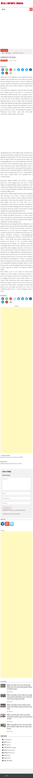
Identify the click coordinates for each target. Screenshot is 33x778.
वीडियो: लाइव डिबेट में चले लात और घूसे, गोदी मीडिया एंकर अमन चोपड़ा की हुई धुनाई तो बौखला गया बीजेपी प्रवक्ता (19, 687)
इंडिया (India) (7, 742)
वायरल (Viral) (7, 758)
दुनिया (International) (9, 750)
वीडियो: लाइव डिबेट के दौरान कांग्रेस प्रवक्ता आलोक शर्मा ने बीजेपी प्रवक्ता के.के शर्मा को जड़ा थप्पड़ (19, 707)
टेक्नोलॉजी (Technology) (10, 747)
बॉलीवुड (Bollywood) (9, 753)
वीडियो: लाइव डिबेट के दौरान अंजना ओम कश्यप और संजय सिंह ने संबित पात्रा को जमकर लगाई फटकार (19, 727)
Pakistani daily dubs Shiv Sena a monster (11, 463)
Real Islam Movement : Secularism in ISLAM (12, 457)
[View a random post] (2, 9)
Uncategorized (8, 739)
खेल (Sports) (7, 745)
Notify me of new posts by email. (12, 514)
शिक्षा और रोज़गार (8, 760)
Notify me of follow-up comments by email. (14, 510)
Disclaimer (18, 776)
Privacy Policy (25, 776)
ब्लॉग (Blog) (8, 53)
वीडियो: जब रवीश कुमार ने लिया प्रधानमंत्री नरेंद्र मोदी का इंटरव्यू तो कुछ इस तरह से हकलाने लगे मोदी (19, 717)
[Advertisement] (16, 30)
